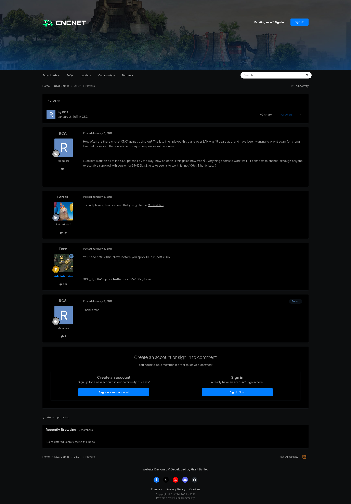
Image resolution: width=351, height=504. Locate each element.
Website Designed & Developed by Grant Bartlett (175, 469)
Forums (127, 75)
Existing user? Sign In (269, 22)
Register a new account (114, 392)
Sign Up (299, 22)
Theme (156, 489)
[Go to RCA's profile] (51, 114)
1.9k (65, 284)
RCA (65, 112)
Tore (62, 249)
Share (267, 114)
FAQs (70, 75)
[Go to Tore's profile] (63, 263)
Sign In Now (237, 392)
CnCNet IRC (156, 205)
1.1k (65, 232)
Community (105, 75)
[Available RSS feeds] (304, 457)
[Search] (307, 75)
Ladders (86, 75)
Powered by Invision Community (175, 498)
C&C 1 (86, 116)
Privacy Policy (176, 489)
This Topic (290, 75)
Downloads (50, 75)
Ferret (62, 197)
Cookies (194, 489)
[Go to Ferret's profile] (63, 211)
